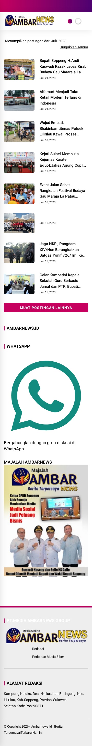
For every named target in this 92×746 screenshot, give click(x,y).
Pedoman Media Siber (48, 657)
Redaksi (38, 649)
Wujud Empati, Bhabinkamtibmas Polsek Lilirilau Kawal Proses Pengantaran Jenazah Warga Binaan (61, 128)
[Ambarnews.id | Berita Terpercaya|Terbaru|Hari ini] (29, 24)
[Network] (70, 21)
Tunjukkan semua (74, 47)
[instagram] (21, 6)
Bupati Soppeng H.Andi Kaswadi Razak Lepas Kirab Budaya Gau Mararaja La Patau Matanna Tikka (63, 66)
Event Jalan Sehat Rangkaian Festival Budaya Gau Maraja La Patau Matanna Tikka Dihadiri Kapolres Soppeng (62, 190)
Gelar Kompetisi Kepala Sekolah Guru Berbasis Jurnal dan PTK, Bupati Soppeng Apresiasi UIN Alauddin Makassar (59, 281)
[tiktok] (37, 6)
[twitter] (14, 6)
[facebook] (6, 6)
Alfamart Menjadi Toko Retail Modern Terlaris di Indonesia (60, 97)
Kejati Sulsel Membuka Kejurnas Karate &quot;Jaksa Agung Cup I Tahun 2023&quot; (61, 160)
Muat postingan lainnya (46, 308)
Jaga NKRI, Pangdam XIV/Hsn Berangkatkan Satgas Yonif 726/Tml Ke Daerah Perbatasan (61, 250)
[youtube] (29, 6)
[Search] (86, 6)
